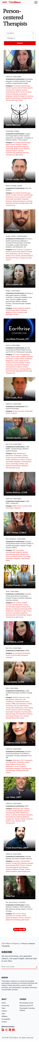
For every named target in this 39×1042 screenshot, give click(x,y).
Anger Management (19, 453)
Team (3, 1008)
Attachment (9, 455)
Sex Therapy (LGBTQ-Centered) (22, 819)
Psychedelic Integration (21, 146)
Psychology (9, 148)
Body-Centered (18, 249)
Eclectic (8, 195)
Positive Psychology (12, 94)
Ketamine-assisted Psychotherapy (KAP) (19, 609)
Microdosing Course (26, 1003)
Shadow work (18, 148)
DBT (22, 808)
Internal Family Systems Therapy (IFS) (18, 607)
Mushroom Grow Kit (26, 1005)
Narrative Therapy (20, 611)
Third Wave (6, 943)
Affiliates (4, 1016)
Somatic (17, 255)
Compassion (28, 249)
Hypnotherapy (27, 195)
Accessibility (6, 1019)
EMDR (23, 356)
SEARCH (20, 43)
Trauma (8, 100)
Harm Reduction (23, 457)
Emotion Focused (11, 88)
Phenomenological (18, 363)
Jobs (3, 1013)
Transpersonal (10, 155)
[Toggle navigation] (35, 2)
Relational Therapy (18, 869)
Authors (4, 1011)
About (4, 1003)
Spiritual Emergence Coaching (23, 96)
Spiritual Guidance (11, 150)
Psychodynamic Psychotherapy (16, 615)
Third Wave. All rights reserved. (21, 1038)
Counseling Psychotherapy (21, 86)
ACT (14, 354)
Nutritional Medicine (12, 918)
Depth (8, 144)
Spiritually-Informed (22, 152)
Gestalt (16, 358)
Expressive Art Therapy (13, 915)
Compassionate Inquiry (22, 701)
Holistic (8, 251)
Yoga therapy (18, 100)
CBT (17, 354)
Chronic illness (21, 913)
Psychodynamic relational (14, 367)
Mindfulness (10, 197)
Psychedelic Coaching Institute (27, 1009)
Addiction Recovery (19, 697)
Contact (4, 1022)
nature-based (19, 361)
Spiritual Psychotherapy (13, 98)
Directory (16, 943)
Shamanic (27, 148)
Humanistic (28, 358)
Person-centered (25, 92)
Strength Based (27, 98)
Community (5, 1005)
